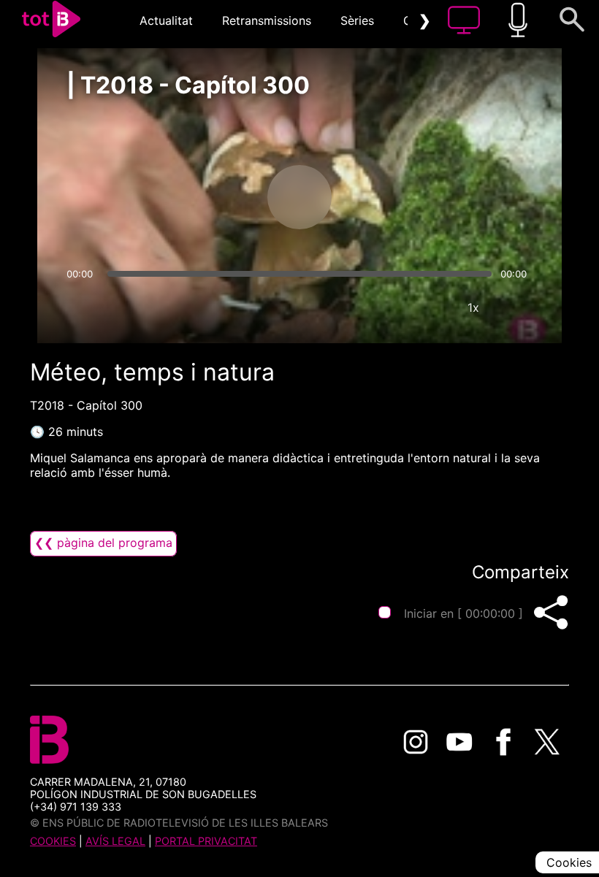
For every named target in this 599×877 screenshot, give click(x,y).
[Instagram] (415, 742)
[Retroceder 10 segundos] (222, 197)
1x (473, 307)
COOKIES (53, 841)
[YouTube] (459, 742)
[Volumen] (81, 307)
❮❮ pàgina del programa (103, 542)
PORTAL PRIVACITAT (206, 841)
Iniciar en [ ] (463, 613)
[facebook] (503, 742)
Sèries (357, 20)
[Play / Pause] (299, 197)
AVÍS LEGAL (115, 841)
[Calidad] (429, 307)
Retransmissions (266, 20)
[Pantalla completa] (517, 307)
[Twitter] (547, 742)
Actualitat (166, 20)
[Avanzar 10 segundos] (376, 197)
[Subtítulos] (385, 307)
